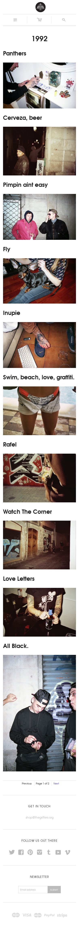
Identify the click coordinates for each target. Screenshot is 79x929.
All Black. (16, 645)
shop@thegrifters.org (39, 817)
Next (56, 783)
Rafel (10, 443)
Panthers (14, 52)
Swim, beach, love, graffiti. (39, 376)
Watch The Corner (27, 511)
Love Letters (18, 578)
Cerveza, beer (22, 117)
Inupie (11, 312)
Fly (6, 248)
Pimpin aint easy (25, 184)
